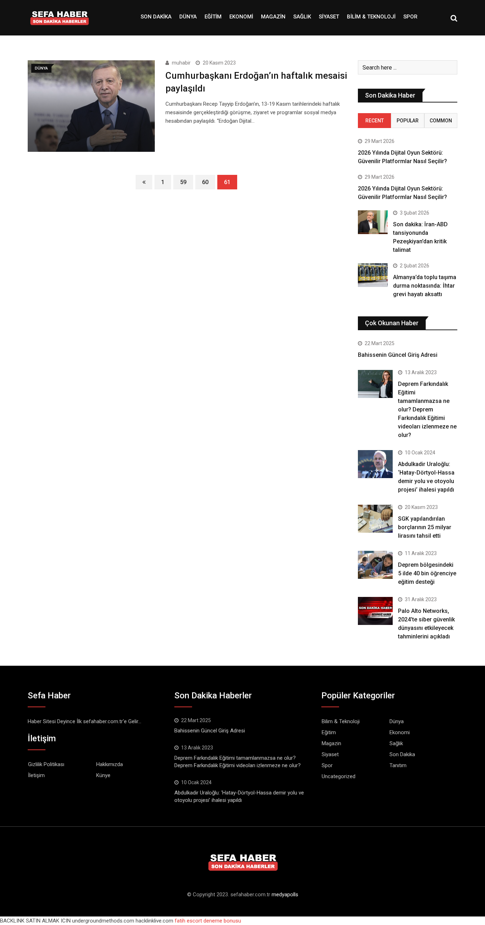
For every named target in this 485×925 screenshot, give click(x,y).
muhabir (181, 63)
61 (227, 182)
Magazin (273, 16)
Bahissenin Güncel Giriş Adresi (397, 354)
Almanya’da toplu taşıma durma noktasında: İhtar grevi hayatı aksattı (424, 286)
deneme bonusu (222, 921)
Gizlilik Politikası (46, 764)
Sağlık (302, 16)
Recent (374, 120)
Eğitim (213, 16)
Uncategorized (338, 776)
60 (205, 182)
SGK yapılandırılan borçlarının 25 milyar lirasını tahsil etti (424, 527)
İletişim (36, 775)
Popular (408, 120)
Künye (103, 775)
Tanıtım (398, 765)
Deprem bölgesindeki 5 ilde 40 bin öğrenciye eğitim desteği (427, 573)
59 (183, 182)
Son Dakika (156, 16)
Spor (410, 16)
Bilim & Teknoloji (371, 16)
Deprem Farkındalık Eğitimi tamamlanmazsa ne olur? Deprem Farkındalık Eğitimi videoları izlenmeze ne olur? (427, 409)
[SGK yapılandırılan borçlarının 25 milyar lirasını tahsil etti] (375, 518)
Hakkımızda (109, 764)
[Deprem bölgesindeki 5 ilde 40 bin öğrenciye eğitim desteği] (375, 564)
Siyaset (329, 16)
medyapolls (285, 894)
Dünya (188, 16)
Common (441, 120)
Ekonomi (241, 16)
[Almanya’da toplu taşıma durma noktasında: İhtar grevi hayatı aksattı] (373, 275)
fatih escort (188, 921)
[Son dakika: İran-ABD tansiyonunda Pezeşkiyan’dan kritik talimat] (373, 222)
